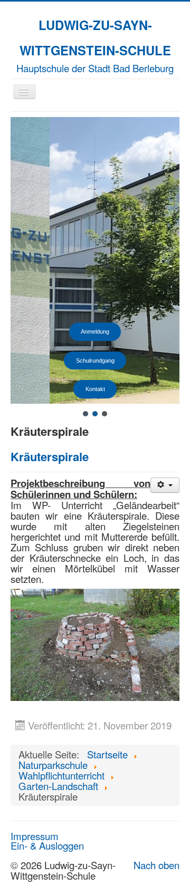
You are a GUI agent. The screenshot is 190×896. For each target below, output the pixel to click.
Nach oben (156, 865)
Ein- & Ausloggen (47, 845)
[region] (95, 267)
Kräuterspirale (50, 456)
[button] (85, 413)
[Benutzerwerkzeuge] (164, 485)
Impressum (35, 836)
